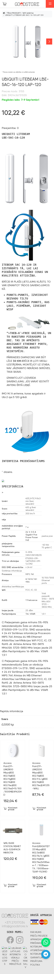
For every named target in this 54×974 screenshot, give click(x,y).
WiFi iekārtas (28, 13)
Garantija (36, 957)
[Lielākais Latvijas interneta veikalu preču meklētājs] (15, 955)
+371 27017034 (15, 922)
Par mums (35, 932)
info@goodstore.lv (15, 926)
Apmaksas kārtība (40, 939)
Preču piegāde (39, 935)
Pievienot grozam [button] (12, 809)
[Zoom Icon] (27, 41)
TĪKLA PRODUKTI (14, 13)
